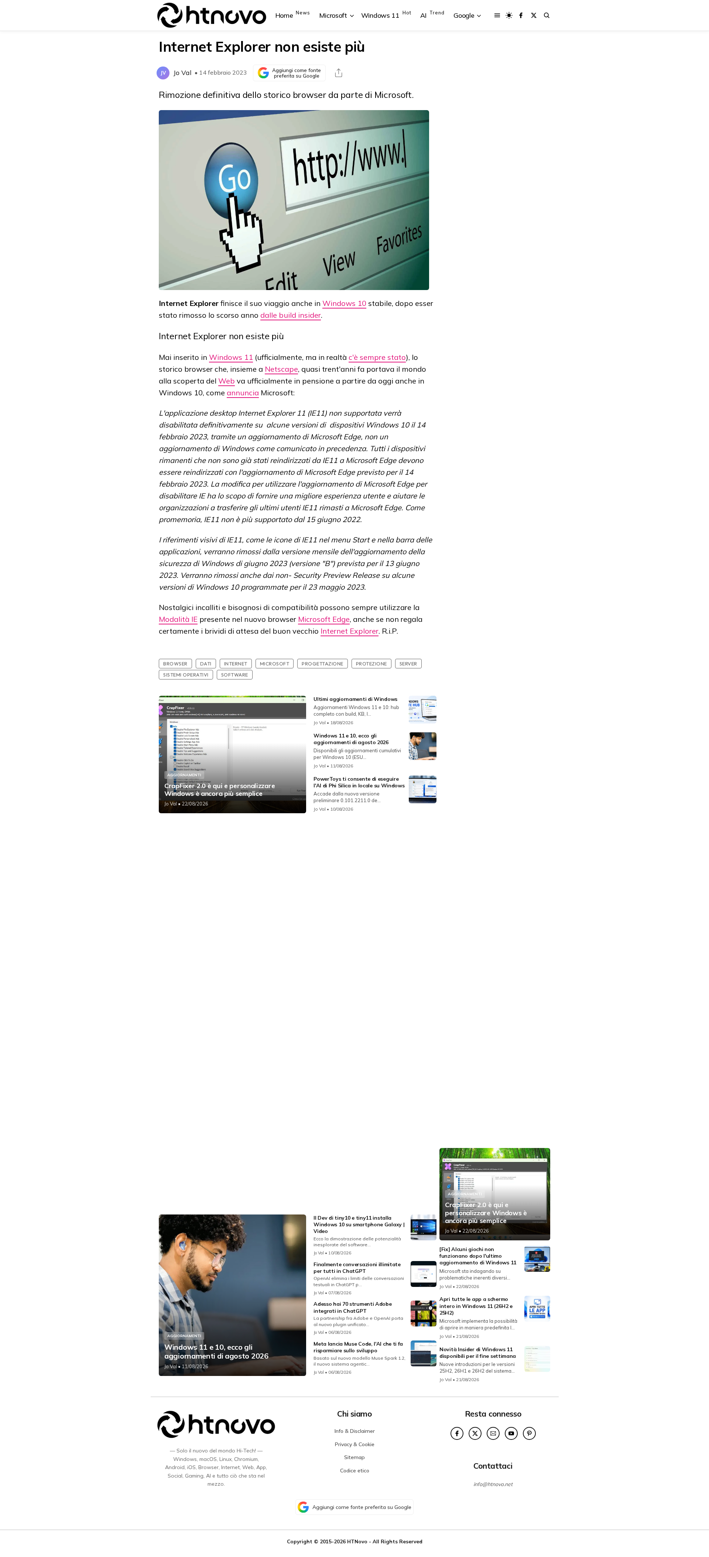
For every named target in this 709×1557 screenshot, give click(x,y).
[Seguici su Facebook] (520, 15)
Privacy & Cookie (354, 1444)
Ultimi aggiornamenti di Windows (355, 699)
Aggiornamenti (184, 775)
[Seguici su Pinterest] (529, 1433)
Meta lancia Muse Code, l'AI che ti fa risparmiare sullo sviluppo (358, 1347)
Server (408, 664)
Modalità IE (178, 619)
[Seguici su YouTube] (511, 1433)
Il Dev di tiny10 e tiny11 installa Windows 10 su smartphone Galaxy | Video (359, 1224)
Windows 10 (344, 303)
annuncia (243, 392)
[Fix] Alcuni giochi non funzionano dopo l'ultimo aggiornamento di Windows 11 (477, 1256)
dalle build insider (290, 315)
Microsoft (275, 664)
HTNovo (357, 1541)
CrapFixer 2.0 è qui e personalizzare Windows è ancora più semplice (219, 790)
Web (226, 380)
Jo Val (182, 72)
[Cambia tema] (509, 15)
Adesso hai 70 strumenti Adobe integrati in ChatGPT (352, 1307)
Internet (235, 664)
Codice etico (354, 1470)
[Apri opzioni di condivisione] (338, 72)
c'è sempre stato (377, 357)
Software (234, 675)
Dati (206, 664)
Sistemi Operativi (186, 675)
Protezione (371, 664)
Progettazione (322, 664)
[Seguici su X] (533, 15)
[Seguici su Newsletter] (493, 1433)
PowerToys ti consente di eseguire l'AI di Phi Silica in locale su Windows (359, 782)
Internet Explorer (350, 631)
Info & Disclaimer (355, 1431)
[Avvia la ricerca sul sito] (546, 15)
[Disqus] (297, 916)
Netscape (281, 369)
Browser (175, 664)
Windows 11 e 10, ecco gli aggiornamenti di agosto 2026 (351, 739)
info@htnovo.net (493, 1484)
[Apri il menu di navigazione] (497, 15)
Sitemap (354, 1457)
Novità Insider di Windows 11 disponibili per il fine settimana (477, 1352)
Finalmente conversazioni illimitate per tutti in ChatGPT (357, 1267)
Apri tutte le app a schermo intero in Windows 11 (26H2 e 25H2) (476, 1306)
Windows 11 (231, 357)
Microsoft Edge (324, 619)
